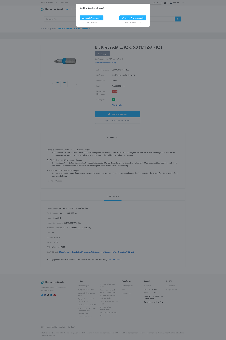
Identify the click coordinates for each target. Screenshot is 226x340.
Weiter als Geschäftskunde (133, 18)
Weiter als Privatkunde (91, 18)
